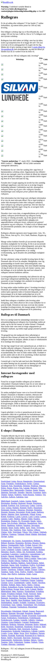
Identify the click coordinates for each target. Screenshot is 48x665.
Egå (17, 505)
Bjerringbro (5, 503)
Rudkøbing (5, 563)
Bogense (11, 543)
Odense (4, 561)
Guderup (25, 550)
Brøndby (37, 613)
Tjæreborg (12, 569)
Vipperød (12, 607)
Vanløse (27, 642)
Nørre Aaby (41, 558)
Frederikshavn (20, 484)
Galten (32, 505)
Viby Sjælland (39, 605)
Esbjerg (4, 547)
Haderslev (34, 550)
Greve (10, 583)
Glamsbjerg (37, 547)
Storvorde (13, 492)
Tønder (27, 569)
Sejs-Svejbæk (12, 523)
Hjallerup (34, 486)
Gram (3, 550)
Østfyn (14, 574)
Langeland (5, 554)
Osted (9, 596)
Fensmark (9, 580)
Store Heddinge (24, 600)
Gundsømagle (19, 583)
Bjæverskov (19, 578)
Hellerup (12, 624)
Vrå (44, 495)
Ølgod (27, 534)
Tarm (28, 528)
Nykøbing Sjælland (14, 594)
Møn (14, 591)
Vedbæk (34, 642)
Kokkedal (16, 631)
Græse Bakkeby (15, 622)
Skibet (41, 563)
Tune (13, 605)
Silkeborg (22, 523)
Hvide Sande (31, 512)
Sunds (16, 528)
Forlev (16, 580)
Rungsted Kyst (30, 635)
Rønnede (4, 598)
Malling (17, 519)
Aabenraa (21, 574)
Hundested (28, 627)
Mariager (33, 488)
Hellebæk (4, 624)
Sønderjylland (16, 567)
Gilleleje (31, 620)
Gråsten (18, 550)
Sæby (44, 492)
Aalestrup (19, 497)
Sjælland (4, 578)
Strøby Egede (36, 600)
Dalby (22, 545)
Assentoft (14, 501)
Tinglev (4, 569)
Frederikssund (34, 618)
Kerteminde (30, 552)
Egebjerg (11, 505)
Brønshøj (4, 616)
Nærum (41, 633)
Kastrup (34, 629)
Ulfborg (37, 530)
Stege (8, 600)
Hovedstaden (6, 611)
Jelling (18, 552)
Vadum (10, 495)
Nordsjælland (30, 591)
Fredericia (17, 547)
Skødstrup (11, 525)
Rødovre (40, 635)
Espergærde (41, 616)
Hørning (11, 514)
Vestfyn (23, 572)
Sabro (39, 521)
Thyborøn (40, 528)
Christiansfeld (13, 545)
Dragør (24, 616)
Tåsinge (34, 569)
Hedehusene (34, 622)
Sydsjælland (5, 605)
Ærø (9, 574)
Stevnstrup (35, 525)
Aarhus (10, 536)
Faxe (3, 580)
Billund (4, 543)
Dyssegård (32, 616)
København (25, 631)
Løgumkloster (35, 554)
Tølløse (19, 605)
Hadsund (4, 486)
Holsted (42, 550)
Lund (30, 517)
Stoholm (4, 528)
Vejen (17, 572)
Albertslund (16, 611)
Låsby (10, 519)
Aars (26, 497)
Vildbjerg (4, 534)
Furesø (32, 580)
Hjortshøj (29, 510)
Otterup (17, 561)
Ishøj (19, 629)
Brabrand (22, 503)
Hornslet (4, 512)
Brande (29, 503)
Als (13, 541)
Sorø (3, 600)
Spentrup (26, 525)
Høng (18, 585)
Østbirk (34, 534)
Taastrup (4, 642)
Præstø (15, 596)
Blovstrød (20, 613)
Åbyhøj (4, 536)
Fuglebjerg (24, 580)
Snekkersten (17, 640)
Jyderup (37, 585)
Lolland (33, 589)
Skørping (4, 492)
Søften (22, 528)
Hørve (23, 585)
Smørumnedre (6, 640)
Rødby (37, 596)
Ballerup (4, 613)
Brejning (28, 543)
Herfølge (4, 585)
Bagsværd (40, 611)
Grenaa (8, 508)
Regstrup (22, 596)
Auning (28, 501)
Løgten (43, 517)
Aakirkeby (20, 644)
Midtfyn (27, 556)
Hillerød (43, 624)
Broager (35, 543)
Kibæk (3, 517)
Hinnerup (21, 510)
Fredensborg (12, 618)
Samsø (3, 523)
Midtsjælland (6, 591)
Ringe (36, 561)
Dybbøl (28, 545)
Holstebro (38, 510)
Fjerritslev (10, 484)
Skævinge (27, 638)
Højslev (4, 514)
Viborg (25, 532)
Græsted (25, 622)
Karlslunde (28, 587)
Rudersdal (20, 635)
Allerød (25, 611)
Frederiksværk (6, 620)
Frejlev (29, 484)
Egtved (35, 545)
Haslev (34, 583)
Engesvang (24, 505)
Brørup (42, 543)
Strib (17, 565)
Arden (13, 481)
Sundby (16, 602)
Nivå (27, 633)
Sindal (35, 490)
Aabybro (4, 497)
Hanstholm (18, 486)
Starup (11, 565)
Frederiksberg (23, 618)
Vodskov (38, 495)
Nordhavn (34, 633)
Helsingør (29, 624)
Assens (18, 541)
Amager (32, 611)
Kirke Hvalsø (39, 587)
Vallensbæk (18, 642)
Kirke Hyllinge (7, 589)
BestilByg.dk (8, 2)
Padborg (24, 561)
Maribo (40, 589)
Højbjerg (40, 512)
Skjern (3, 525)
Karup (38, 514)
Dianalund (35, 578)
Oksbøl (11, 561)
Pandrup (28, 490)
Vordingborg (22, 607)
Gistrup (36, 484)
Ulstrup (4, 532)
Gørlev (28, 583)
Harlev (30, 508)
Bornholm (29, 613)
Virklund (20, 534)
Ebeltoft (4, 505)
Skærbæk (4, 565)
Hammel (23, 508)
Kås (20, 488)
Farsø (3, 484)
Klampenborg (6, 631)
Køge (22, 589)
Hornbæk (10, 627)
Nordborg (5, 558)
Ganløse (16, 620)
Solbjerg (19, 525)
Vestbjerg (17, 495)
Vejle (10, 532)
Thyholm (4, 530)
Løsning (4, 519)
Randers (37, 519)
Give (3, 508)
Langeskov (14, 554)
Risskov (14, 521)
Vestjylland (17, 532)
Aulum (21, 501)
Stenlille (14, 600)
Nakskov (20, 591)
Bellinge (37, 541)
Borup (27, 578)
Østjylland (42, 534)
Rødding (14, 563)
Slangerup (35, 638)
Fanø (10, 547)
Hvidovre (37, 627)
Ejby (40, 545)
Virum (40, 642)
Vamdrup (4, 572)
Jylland (32, 514)
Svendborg (24, 565)
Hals (11, 486)
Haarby (12, 552)
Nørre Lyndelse (30, 558)
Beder (34, 501)
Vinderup (12, 534)
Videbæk (42, 532)
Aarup (34, 574)
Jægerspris (26, 629)
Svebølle (23, 602)
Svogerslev (40, 602)
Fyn (23, 547)
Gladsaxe (39, 620)
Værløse (4, 644)
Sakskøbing (13, 598)
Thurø (39, 567)
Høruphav (5, 552)
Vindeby (30, 572)
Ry (19, 521)
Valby (11, 642)
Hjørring (42, 486)
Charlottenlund (15, 616)
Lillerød (34, 631)
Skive (40, 523)
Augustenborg (27, 541)
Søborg (33, 640)
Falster (42, 578)
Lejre (27, 589)
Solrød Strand (39, 598)
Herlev (36, 624)
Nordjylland (5, 481)
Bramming (19, 543)
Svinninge (31, 602)
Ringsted (30, 596)
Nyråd (25, 594)
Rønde (33, 521)
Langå (17, 517)
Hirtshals (26, 486)
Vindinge (4, 607)
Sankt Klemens (32, 563)
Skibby (10, 638)
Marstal (11, 556)
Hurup (9, 488)
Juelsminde (24, 514)
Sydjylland (40, 565)
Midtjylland (5, 501)
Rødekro (21, 563)
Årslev (28, 574)
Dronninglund (39, 481)
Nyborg (20, 558)
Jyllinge (4, 587)
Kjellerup (10, 517)
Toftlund (20, 569)
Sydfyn (32, 565)
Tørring (30, 530)
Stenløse (26, 640)
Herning (13, 510)
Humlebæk (19, 627)
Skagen (42, 490)
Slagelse (30, 598)
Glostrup (4, 622)
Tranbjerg (17, 530)
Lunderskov (24, 554)
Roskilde (11, 635)
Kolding (39, 552)
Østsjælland (32, 607)
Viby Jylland (33, 532)
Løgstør (26, 488)
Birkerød (12, 613)
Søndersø (26, 567)
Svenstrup (37, 492)
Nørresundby (19, 490)
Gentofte (24, 620)
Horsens (12, 512)
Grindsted (10, 550)
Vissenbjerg (38, 572)
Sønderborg (5, 567)
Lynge (10, 633)
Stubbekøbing (6, 602)
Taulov (33, 567)
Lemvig (24, 517)
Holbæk (12, 585)
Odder (30, 519)
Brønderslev (28, 481)
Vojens (3, 574)
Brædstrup (37, 503)
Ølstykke (11, 644)
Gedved (39, 505)
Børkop (4, 545)
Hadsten (15, 508)
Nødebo (4, 635)
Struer (10, 528)
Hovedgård (20, 512)
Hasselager (38, 508)
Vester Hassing (28, 495)
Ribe (31, 561)
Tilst (10, 530)
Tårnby (40, 640)
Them (33, 528)
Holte (3, 627)
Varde (11, 572)
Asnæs (11, 578)
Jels (23, 552)
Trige (24, 530)
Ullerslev (41, 569)
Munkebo (35, 556)
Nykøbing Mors (7, 490)
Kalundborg (12, 587)
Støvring (29, 492)
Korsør (16, 589)
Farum (3, 618)
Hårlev (30, 585)
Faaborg (29, 547)
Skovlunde (18, 638)
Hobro (3, 488)
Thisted (4, 495)
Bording (14, 503)
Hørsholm (12, 629)
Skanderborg (32, 523)
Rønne (3, 638)
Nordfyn (13, 558)
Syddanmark (6, 541)
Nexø (22, 633)
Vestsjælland (28, 605)
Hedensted (5, 510)
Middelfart (19, 556)
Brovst (19, 481)
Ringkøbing (5, 521)
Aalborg (12, 497)
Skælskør (22, 598)
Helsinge (20, 624)
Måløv (16, 633)
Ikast (17, 514)
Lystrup (36, 517)
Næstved (32, 594)
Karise (20, 587)
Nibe (40, 488)
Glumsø (4, 583)
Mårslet (24, 519)
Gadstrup (39, 580)
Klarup (15, 488)
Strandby (21, 492)
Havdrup (41, 583)
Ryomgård (25, 521)
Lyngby (4, 633)
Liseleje (41, 631)
